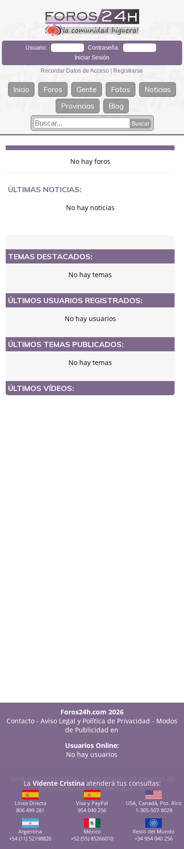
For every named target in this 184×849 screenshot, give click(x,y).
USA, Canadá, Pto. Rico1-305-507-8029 (154, 806)
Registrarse (128, 71)
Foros (52, 89)
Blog (116, 106)
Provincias (77, 106)
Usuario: (36, 47)
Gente (86, 89)
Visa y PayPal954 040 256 (92, 806)
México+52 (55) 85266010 (92, 835)
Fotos (120, 89)
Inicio (21, 89)
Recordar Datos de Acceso (75, 71)
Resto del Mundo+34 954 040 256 (154, 835)
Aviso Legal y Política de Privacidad (95, 720)
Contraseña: (103, 47)
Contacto (20, 720)
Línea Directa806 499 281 (30, 806)
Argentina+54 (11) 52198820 (30, 835)
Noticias (157, 89)
